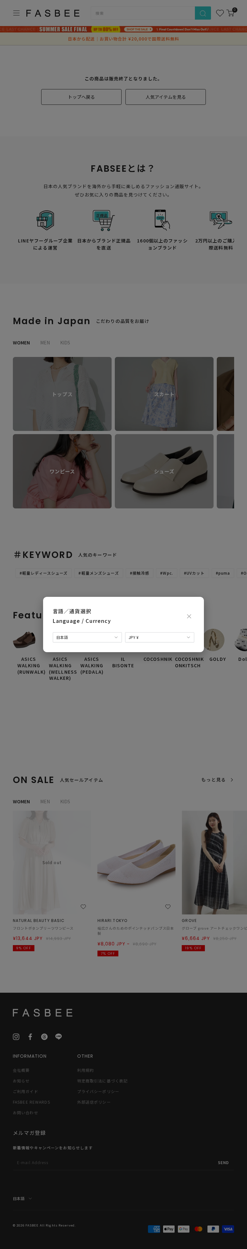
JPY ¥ (134, 637)
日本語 (62, 637)
